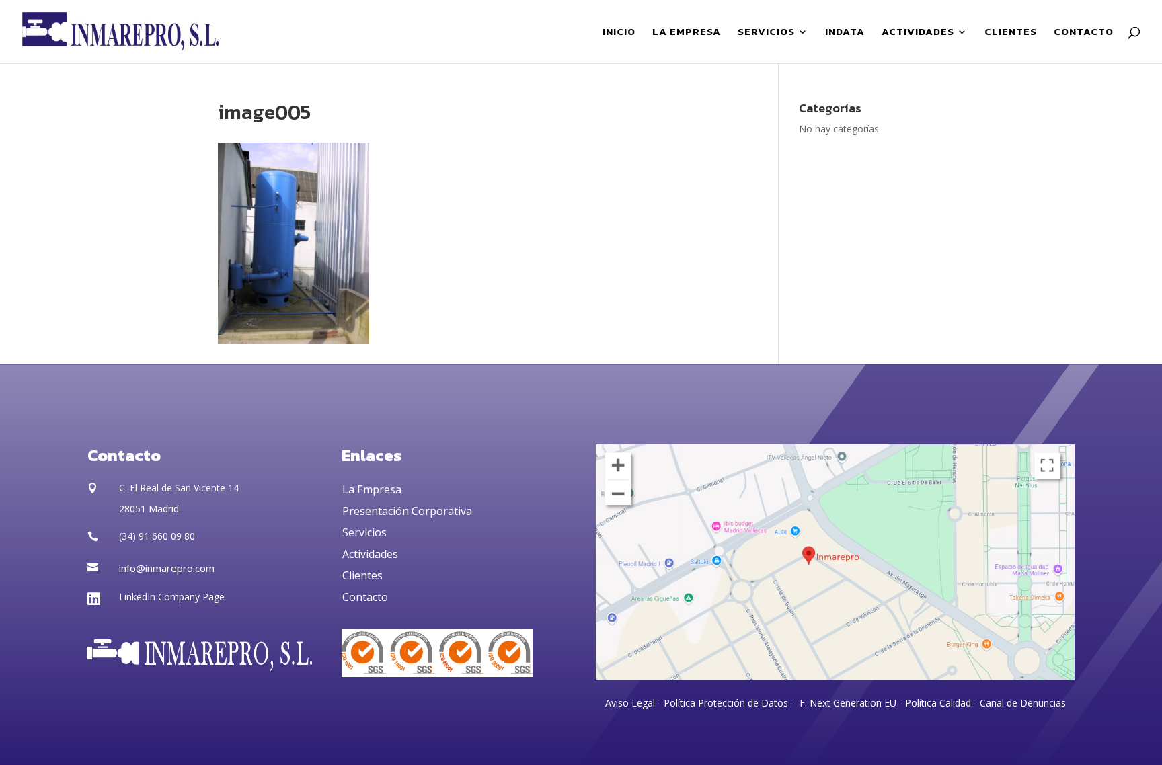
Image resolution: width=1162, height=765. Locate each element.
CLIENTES (1010, 33)
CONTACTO (1084, 33)
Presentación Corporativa (407, 511)
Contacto (365, 597)
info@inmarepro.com (167, 568)
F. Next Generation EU (848, 702)
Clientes (362, 575)
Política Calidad (938, 702)
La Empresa (371, 489)
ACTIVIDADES (918, 33)
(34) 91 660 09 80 (157, 536)
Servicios (364, 532)
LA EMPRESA (686, 33)
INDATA (845, 33)
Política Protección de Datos (724, 702)
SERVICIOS (766, 33)
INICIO (619, 33)
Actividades (370, 554)
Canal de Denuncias (1023, 702)
